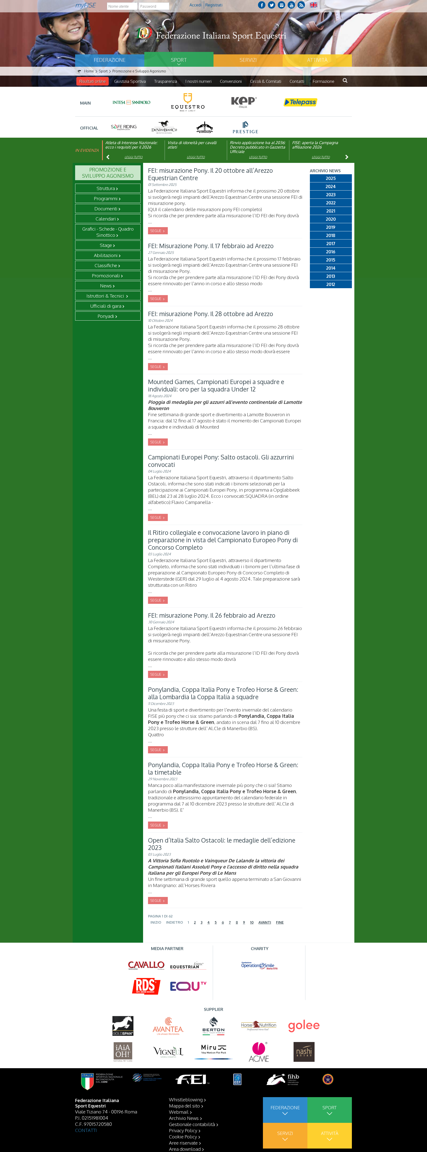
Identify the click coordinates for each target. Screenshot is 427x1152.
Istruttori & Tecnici (105, 296)
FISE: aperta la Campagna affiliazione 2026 (315, 145)
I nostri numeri (198, 81)
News (106, 285)
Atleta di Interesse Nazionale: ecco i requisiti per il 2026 (131, 145)
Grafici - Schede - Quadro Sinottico (108, 232)
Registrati (213, 4)
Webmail (179, 1112)
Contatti (297, 81)
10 (252, 922)
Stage (106, 245)
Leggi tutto (134, 157)
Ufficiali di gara (105, 306)
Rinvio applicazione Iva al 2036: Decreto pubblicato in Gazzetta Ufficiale (257, 147)
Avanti (264, 922)
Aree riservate (183, 1143)
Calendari (106, 218)
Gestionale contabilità (192, 1124)
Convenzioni (231, 81)
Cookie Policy (183, 1136)
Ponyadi (106, 316)
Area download (185, 1149)
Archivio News (184, 1118)
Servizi (248, 60)
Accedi (195, 4)
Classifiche (106, 265)
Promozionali (106, 275)
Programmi (106, 198)
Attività (317, 60)
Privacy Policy (183, 1130)
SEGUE (156, 231)
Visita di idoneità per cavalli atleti (192, 145)
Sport (179, 60)
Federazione (110, 60)
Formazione (323, 81)
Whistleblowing (186, 1099)
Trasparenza (165, 81)
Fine (280, 922)
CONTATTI (86, 1130)
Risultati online (92, 81)
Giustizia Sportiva (130, 81)
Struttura (106, 188)
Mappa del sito (184, 1106)
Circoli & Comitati (265, 81)
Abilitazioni (106, 255)
